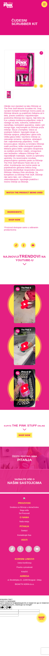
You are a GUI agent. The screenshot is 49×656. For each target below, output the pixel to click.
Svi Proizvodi (24, 513)
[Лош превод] (8, 607)
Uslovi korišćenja (24, 563)
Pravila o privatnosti (24, 567)
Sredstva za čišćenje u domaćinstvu (24, 507)
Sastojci (24, 531)
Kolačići (24, 572)
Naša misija (24, 522)
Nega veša (24, 510)
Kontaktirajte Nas (24, 535)
